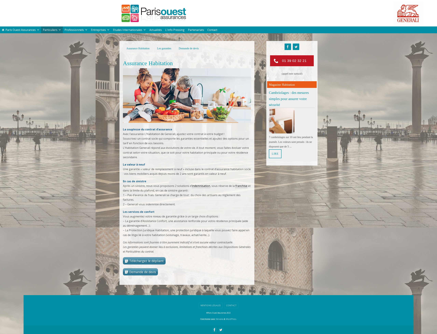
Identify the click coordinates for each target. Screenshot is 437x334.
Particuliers (50, 30)
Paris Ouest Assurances (20, 30)
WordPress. (231, 319)
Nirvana (219, 319)
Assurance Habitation (138, 48)
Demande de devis (189, 48)
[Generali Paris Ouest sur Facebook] (288, 47)
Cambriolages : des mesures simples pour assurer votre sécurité (289, 99)
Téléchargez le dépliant (146, 261)
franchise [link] (241, 186)
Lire (275, 153)
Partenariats (196, 30)
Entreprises (98, 30)
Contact (212, 30)
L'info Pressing (175, 30)
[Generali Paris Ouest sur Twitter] (296, 47)
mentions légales (211, 305)
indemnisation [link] (201, 186)
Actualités (155, 30)
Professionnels (74, 30)
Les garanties (164, 48)
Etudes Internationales (127, 30)
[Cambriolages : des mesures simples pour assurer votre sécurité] (281, 132)
